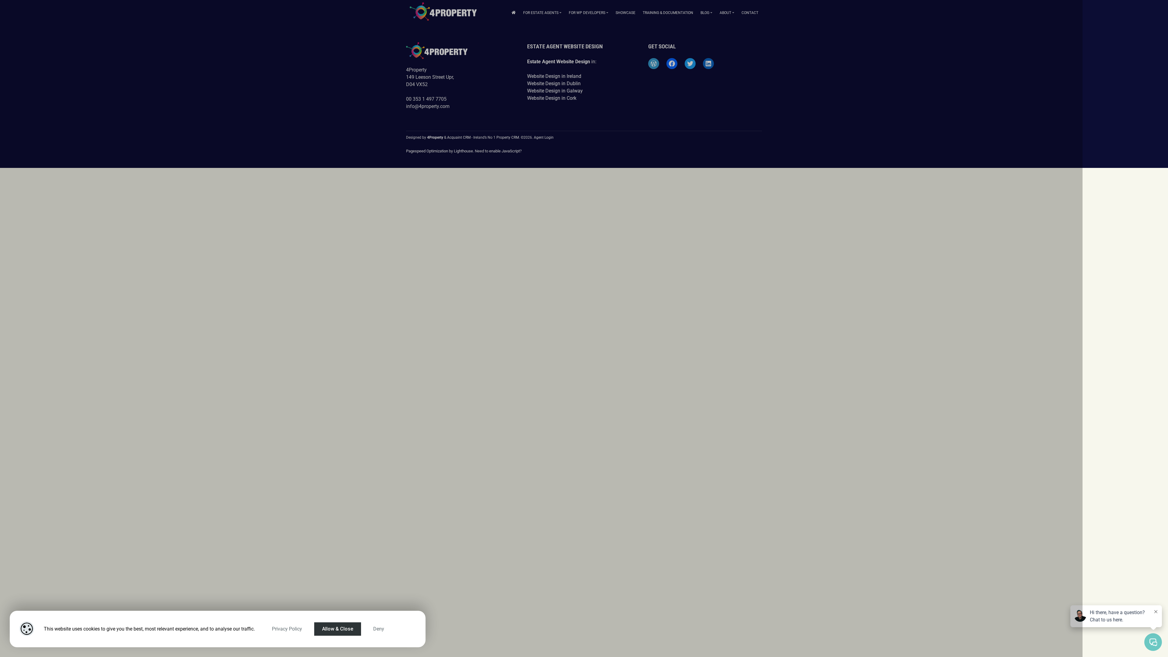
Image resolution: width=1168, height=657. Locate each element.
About (725, 13)
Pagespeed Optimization (427, 151)
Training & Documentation (668, 13)
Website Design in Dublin (554, 83)
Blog (704, 13)
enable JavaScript (504, 151)
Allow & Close (337, 629)
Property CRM (507, 137)
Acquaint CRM (459, 137)
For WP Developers (587, 13)
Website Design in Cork (551, 98)
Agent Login (544, 137)
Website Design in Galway (555, 91)
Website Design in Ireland (554, 76)
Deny (378, 629)
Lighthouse (463, 151)
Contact (750, 13)
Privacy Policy (287, 629)
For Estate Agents (540, 13)
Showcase (625, 13)
